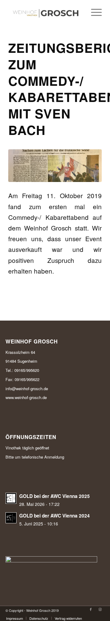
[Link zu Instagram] (100, 609)
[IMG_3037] (55, 165)
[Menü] (93, 12)
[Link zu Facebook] (90, 609)
